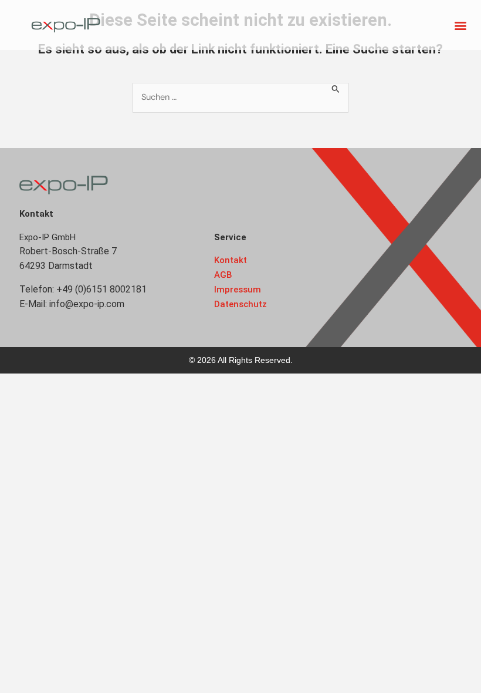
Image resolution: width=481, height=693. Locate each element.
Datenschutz (240, 304)
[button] (460, 25)
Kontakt (230, 260)
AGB (223, 275)
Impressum (237, 289)
